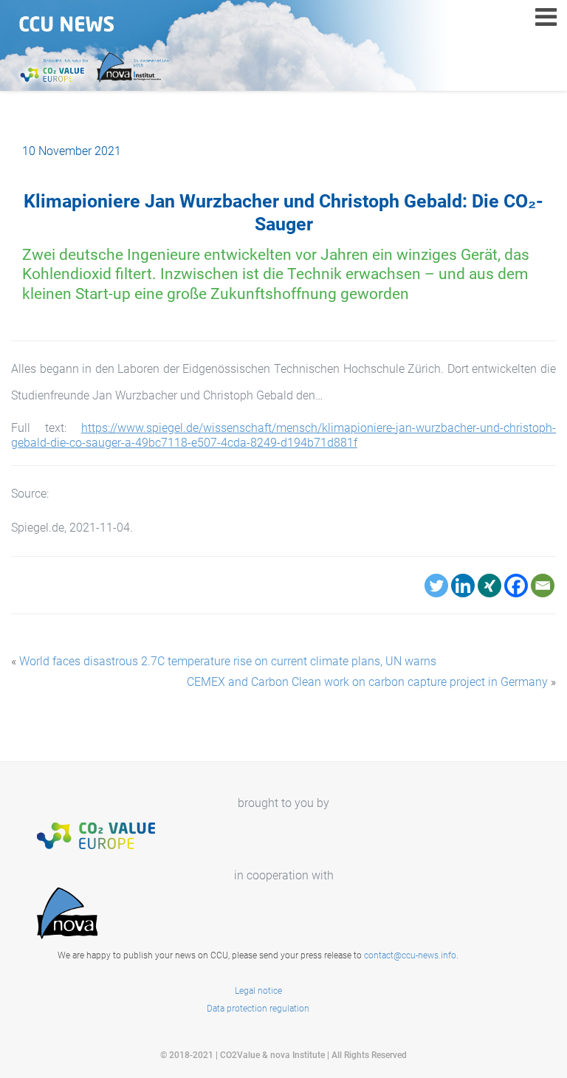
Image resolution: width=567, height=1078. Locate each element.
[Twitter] (436, 585)
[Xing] (489, 585)
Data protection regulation (258, 1008)
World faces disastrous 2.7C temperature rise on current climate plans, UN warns (227, 661)
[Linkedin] (463, 585)
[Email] (542, 585)
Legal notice (258, 991)
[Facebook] (516, 585)
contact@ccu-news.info (410, 955)
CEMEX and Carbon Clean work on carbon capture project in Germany (367, 682)
